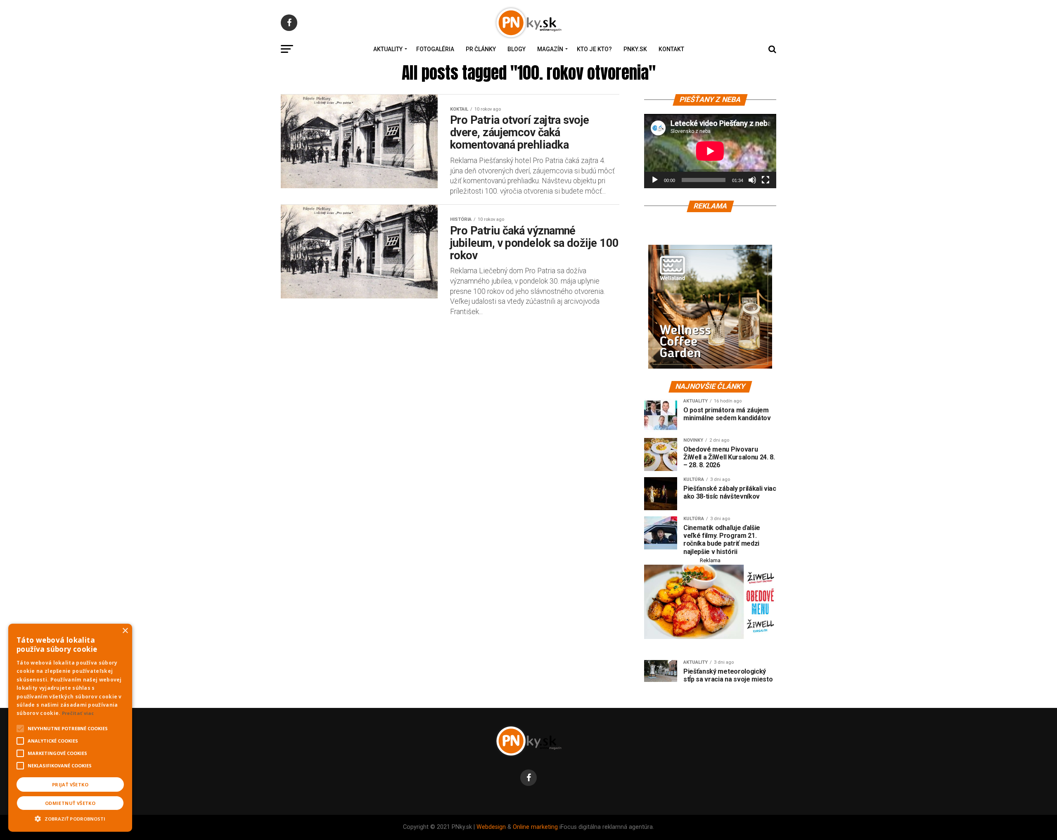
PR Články (481, 49)
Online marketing (535, 827)
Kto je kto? (594, 49)
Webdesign (491, 827)
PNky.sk (635, 49)
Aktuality (388, 49)
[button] (70, 817)
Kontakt (671, 49)
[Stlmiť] (752, 180)
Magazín (550, 49)
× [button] (125, 631)
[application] (710, 151)
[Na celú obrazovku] (765, 180)
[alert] (70, 728)
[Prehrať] (655, 180)
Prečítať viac (78, 713)
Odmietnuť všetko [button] (70, 803)
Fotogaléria (435, 49)
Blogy (516, 49)
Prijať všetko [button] (70, 784)
